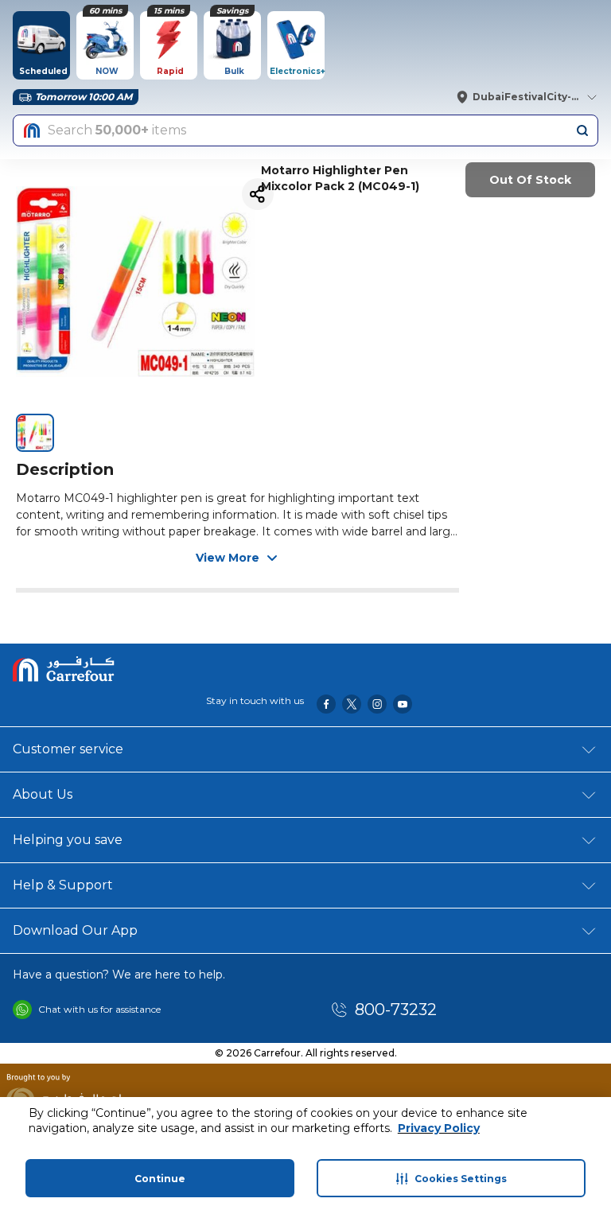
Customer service (68, 749)
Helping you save (68, 839)
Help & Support (63, 885)
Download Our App (75, 930)
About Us (42, 794)
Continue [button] (159, 1179)
